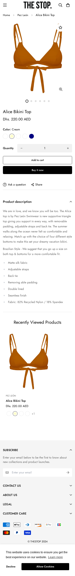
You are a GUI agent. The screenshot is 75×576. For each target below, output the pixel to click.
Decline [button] (10, 566)
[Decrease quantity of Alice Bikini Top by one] (21, 148)
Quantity (8, 148)
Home (6, 15)
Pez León (22, 15)
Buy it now (38, 170)
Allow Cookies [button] (45, 566)
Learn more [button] (55, 557)
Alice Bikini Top (16, 401)
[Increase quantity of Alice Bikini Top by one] (68, 148)
